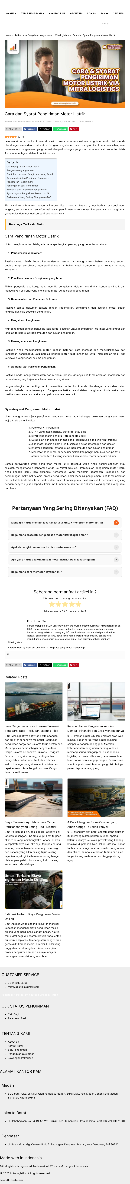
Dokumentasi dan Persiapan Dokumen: (27, 178)
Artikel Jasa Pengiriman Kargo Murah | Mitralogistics (42, 35)
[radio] (52, 604)
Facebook (31, 129)
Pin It (74, 129)
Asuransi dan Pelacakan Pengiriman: (26, 189)
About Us (76, 13)
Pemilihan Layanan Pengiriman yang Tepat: (30, 174)
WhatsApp (61, 129)
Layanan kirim (14, 141)
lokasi (92, 13)
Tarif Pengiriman (32, 13)
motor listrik (32, 244)
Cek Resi (118, 13)
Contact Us (57, 13)
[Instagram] (7, 655)
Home (8, 35)
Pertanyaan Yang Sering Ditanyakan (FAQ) (29, 197)
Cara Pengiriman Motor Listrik (23, 166)
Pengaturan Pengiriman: (19, 181)
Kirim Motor (68, 121)
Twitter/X (46, 129)
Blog (104, 13)
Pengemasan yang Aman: (20, 170)
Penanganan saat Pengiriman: (22, 185)
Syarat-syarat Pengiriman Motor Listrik (27, 193)
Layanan (10, 13)
